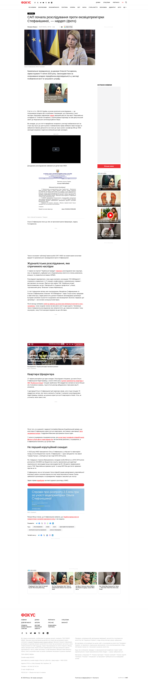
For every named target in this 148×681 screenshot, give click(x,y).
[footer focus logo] (28, 615)
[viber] (39, 633)
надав (52, 115)
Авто (119, 7)
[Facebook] (35, 2)
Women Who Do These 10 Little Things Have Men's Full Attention (108, 220)
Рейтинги (116, 2)
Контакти (96, 678)
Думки (98, 2)
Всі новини (32, 7)
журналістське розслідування (38, 530)
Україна (72, 7)
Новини (24, 620)
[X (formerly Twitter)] (37, 2)
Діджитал (112, 7)
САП (55, 526)
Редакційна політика (52, 626)
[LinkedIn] (51, 2)
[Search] (126, 2)
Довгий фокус (26, 622)
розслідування (38, 526)
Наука (84, 7)
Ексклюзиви (42, 7)
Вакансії (64, 622)
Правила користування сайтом (26, 627)
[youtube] (35, 633)
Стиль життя (93, 7)
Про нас (51, 622)
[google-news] (43, 633)
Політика (65, 7)
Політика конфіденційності (83, 678)
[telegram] (30, 633)
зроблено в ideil (123, 677)
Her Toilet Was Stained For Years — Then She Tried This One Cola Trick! (108, 236)
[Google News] (48, 2)
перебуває (40, 480)
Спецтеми (106, 2)
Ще (124, 7)
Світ (78, 7)
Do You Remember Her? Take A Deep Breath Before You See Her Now (108, 187)
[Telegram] (40, 2)
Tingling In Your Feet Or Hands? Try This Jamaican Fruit (109, 204)
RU (123, 2)
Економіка (103, 7)
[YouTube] (43, 2)
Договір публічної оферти (38, 627)
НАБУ (48, 526)
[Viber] (46, 2)
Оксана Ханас (32, 27)
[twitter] (26, 633)
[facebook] (22, 633)
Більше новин (109, 166)
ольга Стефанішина (56, 530)
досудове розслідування (67, 526)
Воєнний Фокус (54, 7)
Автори (37, 622)
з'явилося (59, 271)
